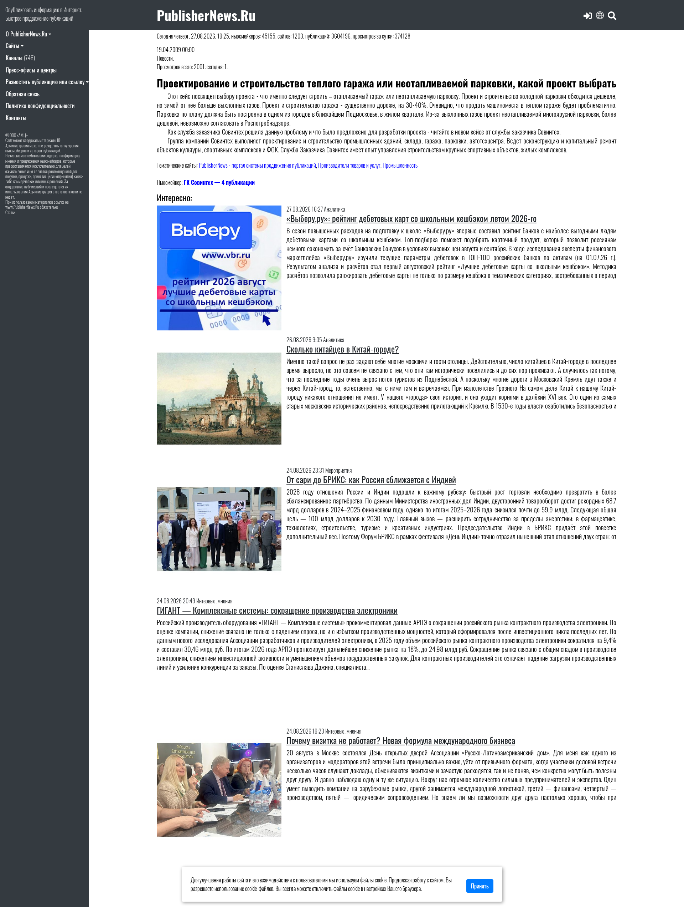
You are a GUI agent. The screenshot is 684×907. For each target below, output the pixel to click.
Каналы (20, 58)
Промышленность (400, 165)
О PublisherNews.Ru (26, 34)
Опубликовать (19, 9)
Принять (480, 886)
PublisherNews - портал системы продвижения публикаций (257, 165)
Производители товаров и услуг (349, 165)
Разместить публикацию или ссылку (45, 81)
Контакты (16, 117)
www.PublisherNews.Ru (22, 207)
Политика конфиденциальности (40, 105)
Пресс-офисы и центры (31, 70)
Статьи (10, 212)
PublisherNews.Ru (206, 15)
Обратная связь (23, 94)
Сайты (12, 45)
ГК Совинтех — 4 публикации (219, 182)
